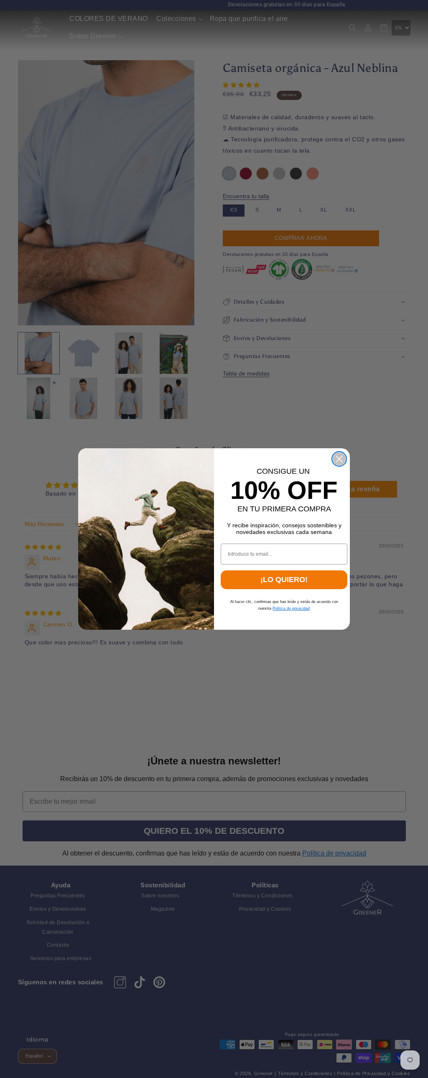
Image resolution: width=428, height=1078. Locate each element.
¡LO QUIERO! (284, 579)
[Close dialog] (339, 459)
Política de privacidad (291, 608)
